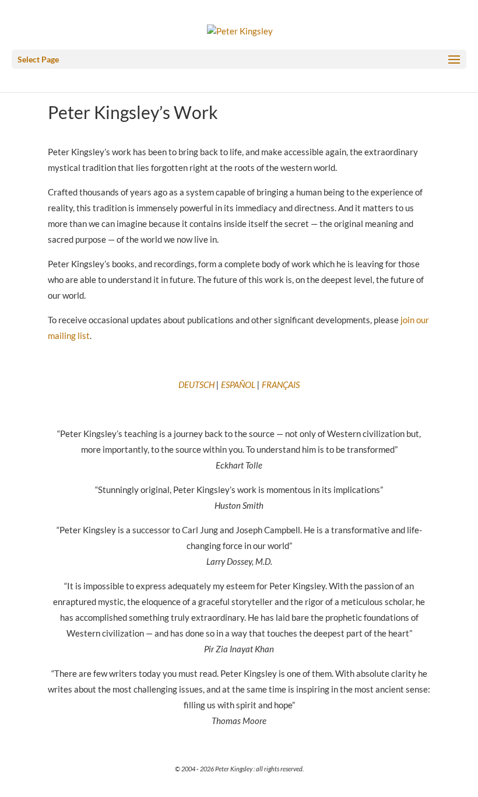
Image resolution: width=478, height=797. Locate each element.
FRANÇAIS (281, 384)
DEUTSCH (196, 384)
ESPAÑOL (238, 384)
